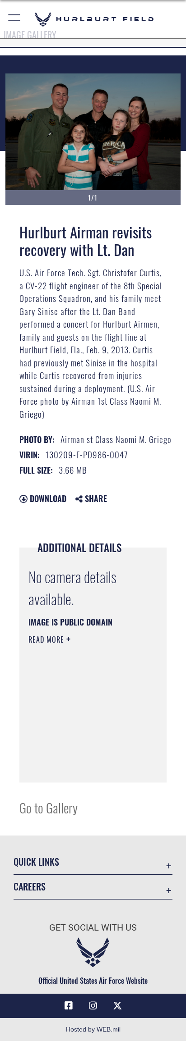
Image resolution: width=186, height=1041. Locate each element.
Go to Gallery (48, 807)
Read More (47, 639)
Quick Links (36, 861)
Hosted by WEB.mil (93, 1029)
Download (47, 498)
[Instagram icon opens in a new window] (93, 1006)
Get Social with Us (93, 927)
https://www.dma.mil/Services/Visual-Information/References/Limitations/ (83, 766)
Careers (30, 886)
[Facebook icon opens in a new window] (68, 1006)
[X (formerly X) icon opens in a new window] (117, 1006)
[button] (14, 19)
